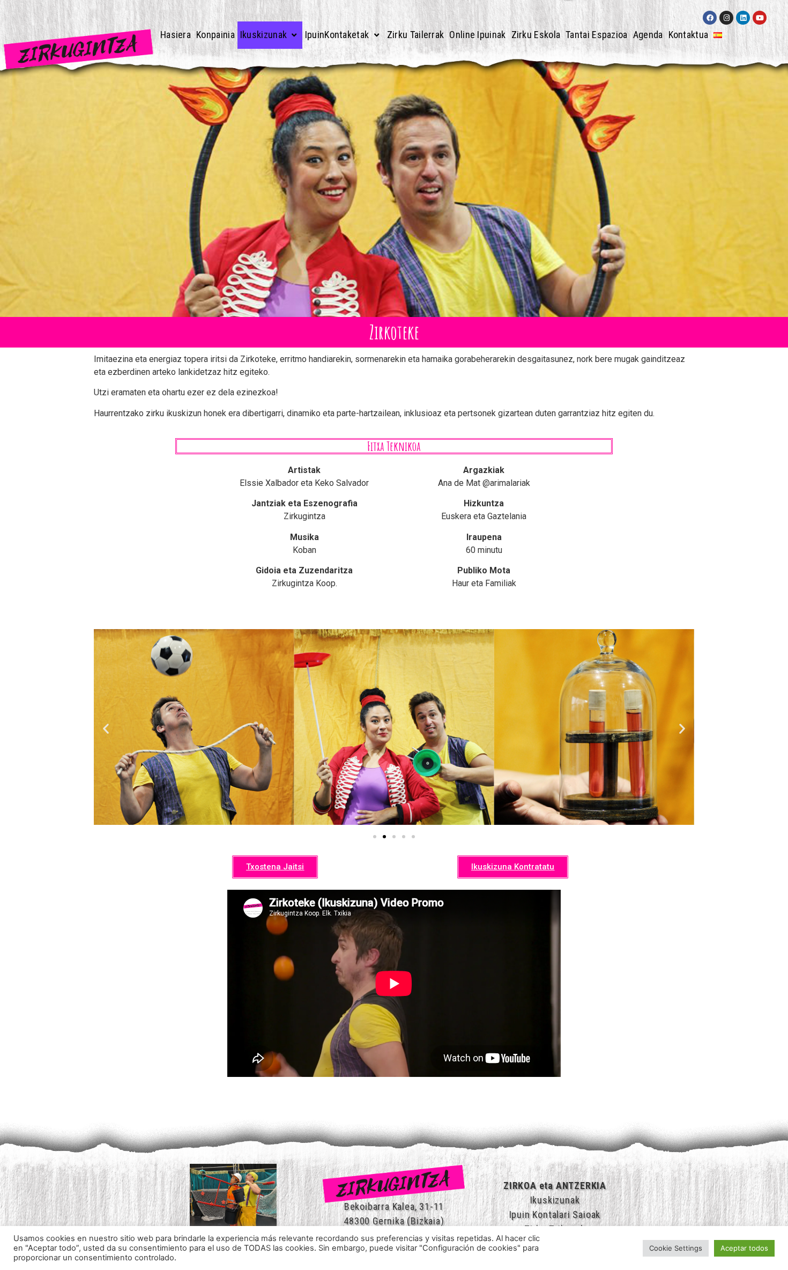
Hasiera (175, 34)
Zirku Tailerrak (415, 34)
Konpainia (215, 34)
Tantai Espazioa (597, 34)
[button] (106, 728)
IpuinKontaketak (337, 34)
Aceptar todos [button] (744, 1248)
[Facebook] (710, 18)
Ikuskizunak (263, 34)
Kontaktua (688, 34)
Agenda (648, 34)
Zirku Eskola (536, 34)
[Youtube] (760, 18)
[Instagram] (726, 18)
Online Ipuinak (477, 34)
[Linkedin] (743, 18)
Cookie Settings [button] (675, 1248)
